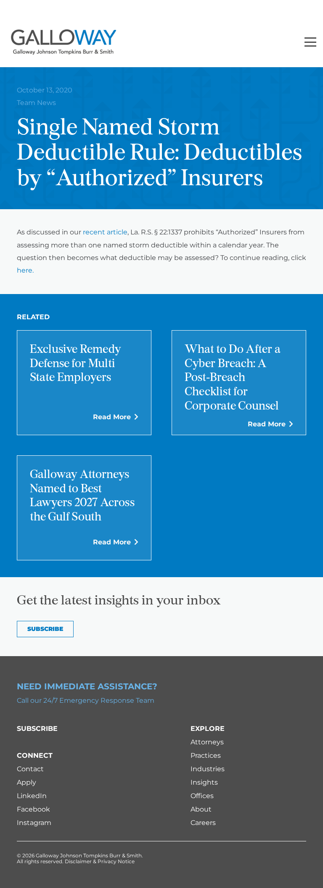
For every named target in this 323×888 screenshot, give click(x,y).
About (201, 809)
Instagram (34, 823)
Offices (202, 796)
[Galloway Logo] (63, 42)
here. (25, 270)
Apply (26, 782)
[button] (310, 42)
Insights (204, 782)
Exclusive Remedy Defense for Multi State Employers (75, 364)
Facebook (33, 809)
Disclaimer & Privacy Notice (100, 861)
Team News (36, 103)
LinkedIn (32, 796)
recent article (105, 232)
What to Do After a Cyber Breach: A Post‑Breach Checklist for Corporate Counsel (233, 378)
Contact (30, 769)
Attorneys (207, 742)
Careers (203, 823)
